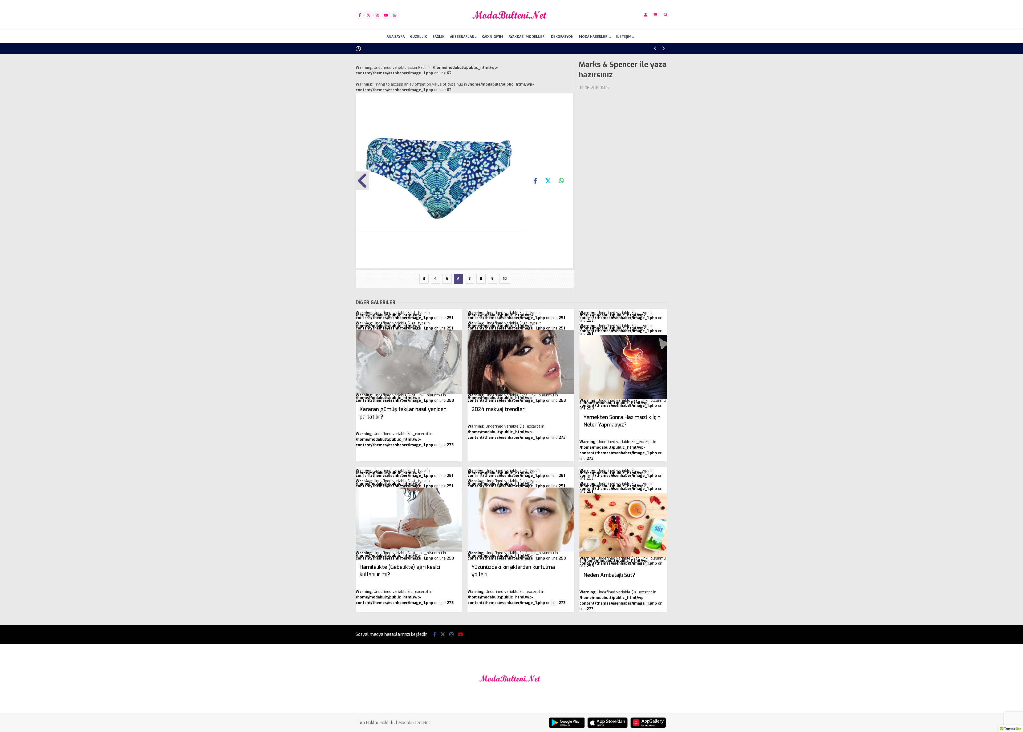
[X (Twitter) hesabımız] (368, 15)
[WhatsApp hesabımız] (395, 15)
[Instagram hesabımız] (377, 15)
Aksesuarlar (462, 36)
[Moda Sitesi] (511, 24)
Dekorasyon (562, 36)
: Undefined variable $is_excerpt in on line (405, 427)
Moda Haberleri (593, 36)
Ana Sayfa (396, 36)
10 (505, 278)
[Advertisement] (329, 139)
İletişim (623, 36)
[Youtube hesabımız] (386, 15)
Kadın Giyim (492, 36)
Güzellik (418, 36)
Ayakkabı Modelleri (527, 36)
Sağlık (438, 36)
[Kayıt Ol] (645, 14)
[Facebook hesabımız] (359, 15)
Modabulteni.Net (414, 722)
